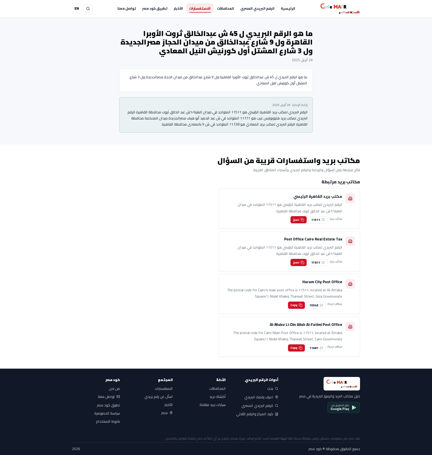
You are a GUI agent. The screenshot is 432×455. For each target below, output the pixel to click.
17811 (315, 262)
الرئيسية (288, 8)
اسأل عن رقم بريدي (158, 397)
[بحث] (88, 8)
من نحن (114, 389)
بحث (270, 389)
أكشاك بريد (217, 397)
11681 (313, 348)
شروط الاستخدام (108, 421)
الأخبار (178, 8)
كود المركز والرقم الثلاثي (254, 414)
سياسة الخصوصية (107, 413)
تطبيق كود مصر (154, 8)
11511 (315, 220)
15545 (313, 305)
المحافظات (225, 8)
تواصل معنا (126, 8)
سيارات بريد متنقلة (213, 405)
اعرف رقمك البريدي (258, 397)
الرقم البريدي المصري (257, 8)
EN (76, 8)
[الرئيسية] (340, 8)
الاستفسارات (200, 8)
